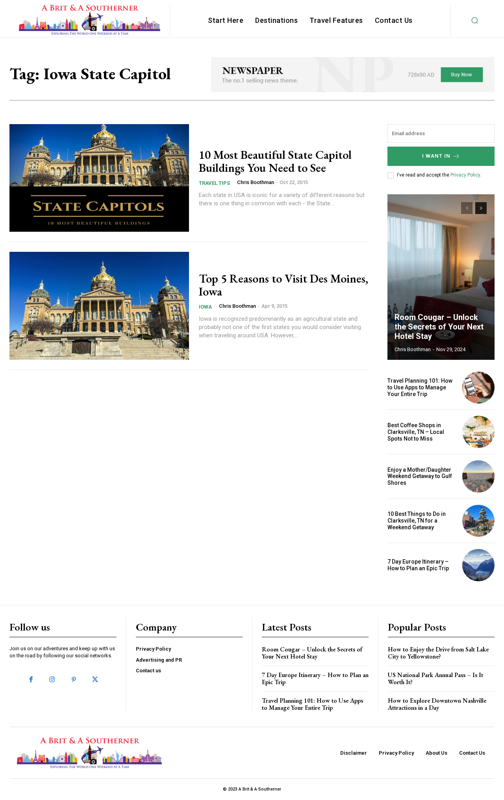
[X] (95, 679)
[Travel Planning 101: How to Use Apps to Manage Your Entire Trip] (478, 388)
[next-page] (481, 208)
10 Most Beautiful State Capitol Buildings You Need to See (275, 161)
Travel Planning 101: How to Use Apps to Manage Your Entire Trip (419, 387)
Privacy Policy (465, 175)
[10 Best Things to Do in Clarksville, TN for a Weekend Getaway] (478, 521)
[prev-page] (466, 208)
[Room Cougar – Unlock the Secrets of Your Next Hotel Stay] (441, 277)
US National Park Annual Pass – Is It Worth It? (435, 678)
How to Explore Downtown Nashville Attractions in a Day (437, 704)
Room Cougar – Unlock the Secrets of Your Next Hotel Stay (439, 327)
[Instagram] (52, 679)
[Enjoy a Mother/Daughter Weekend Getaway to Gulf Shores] (478, 476)
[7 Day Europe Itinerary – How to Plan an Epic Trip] (478, 565)
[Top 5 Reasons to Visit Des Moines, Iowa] (99, 306)
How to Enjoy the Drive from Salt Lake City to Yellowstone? (438, 652)
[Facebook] (31, 679)
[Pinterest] (73, 679)
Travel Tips (214, 183)
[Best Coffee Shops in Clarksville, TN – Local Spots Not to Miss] (478, 432)
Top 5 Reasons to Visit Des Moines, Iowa (283, 285)
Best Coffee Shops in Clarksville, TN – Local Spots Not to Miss (415, 432)
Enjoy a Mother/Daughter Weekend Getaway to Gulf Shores (419, 476)
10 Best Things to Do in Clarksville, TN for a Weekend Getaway (416, 520)
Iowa (205, 307)
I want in (436, 156)
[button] (474, 20)
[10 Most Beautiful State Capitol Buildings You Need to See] (99, 178)
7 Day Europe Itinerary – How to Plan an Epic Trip (418, 564)
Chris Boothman (255, 182)
